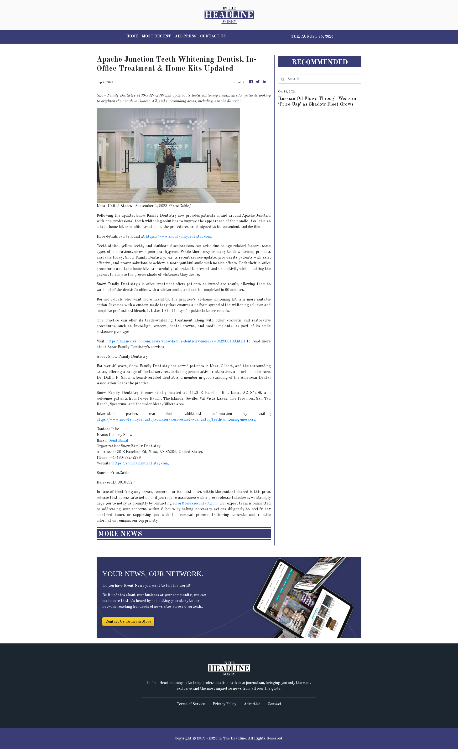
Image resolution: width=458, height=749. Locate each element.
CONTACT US (213, 36)
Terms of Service (191, 704)
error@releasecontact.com (195, 503)
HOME (132, 36)
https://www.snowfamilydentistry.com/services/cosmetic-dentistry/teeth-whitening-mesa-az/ (177, 420)
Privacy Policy (224, 704)
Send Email (118, 441)
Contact (274, 704)
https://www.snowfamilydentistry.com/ (179, 237)
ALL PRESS (185, 36)
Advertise (252, 704)
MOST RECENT (156, 36)
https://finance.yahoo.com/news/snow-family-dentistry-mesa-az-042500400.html (175, 341)
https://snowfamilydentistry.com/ (141, 463)
